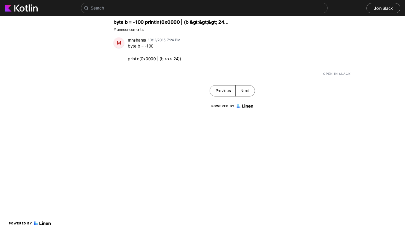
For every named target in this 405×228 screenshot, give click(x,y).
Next (244, 90)
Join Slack (383, 8)
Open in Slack (337, 73)
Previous (223, 90)
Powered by (20, 223)
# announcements (129, 29)
